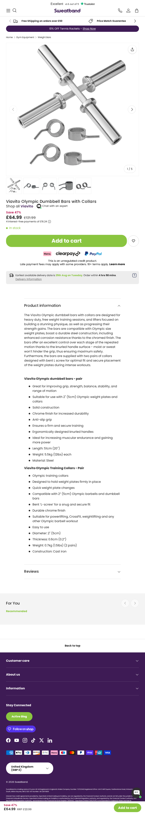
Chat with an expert (55, 206)
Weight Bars (44, 37)
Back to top (72, 646)
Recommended (16, 611)
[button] (137, 10)
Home (9, 37)
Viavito (27, 206)
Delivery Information (28, 279)
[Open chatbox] (136, 792)
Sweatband (21, 782)
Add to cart (127, 807)
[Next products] (135, 603)
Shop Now (89, 28)
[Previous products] (125, 603)
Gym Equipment (25, 37)
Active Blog (19, 716)
